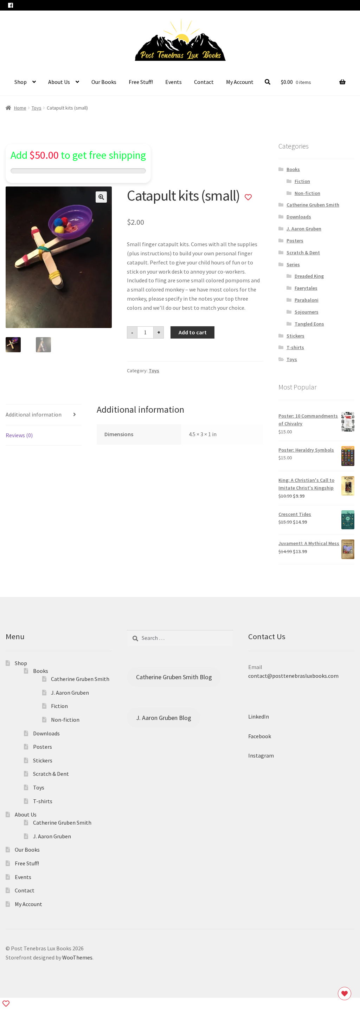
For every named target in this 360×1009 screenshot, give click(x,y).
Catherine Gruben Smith (313, 205)
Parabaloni (307, 300)
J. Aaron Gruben (304, 228)
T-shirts (295, 347)
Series (293, 264)
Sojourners (307, 312)
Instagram (261, 755)
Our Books (103, 81)
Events (173, 81)
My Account (239, 81)
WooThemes (77, 957)
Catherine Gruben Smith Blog (174, 677)
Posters (295, 240)
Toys (36, 108)
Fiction (302, 181)
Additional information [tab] (34, 414)
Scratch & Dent (303, 252)
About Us (59, 81)
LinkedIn (258, 716)
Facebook (259, 736)
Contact (204, 81)
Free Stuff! (141, 81)
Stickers (295, 336)
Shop (20, 81)
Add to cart (193, 332)
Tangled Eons (309, 324)
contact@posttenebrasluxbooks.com (293, 676)
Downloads (299, 217)
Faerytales (306, 288)
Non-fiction (307, 193)
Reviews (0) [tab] (19, 435)
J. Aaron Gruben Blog (163, 718)
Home (20, 108)
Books (293, 169)
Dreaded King (309, 276)
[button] (101, 197)
